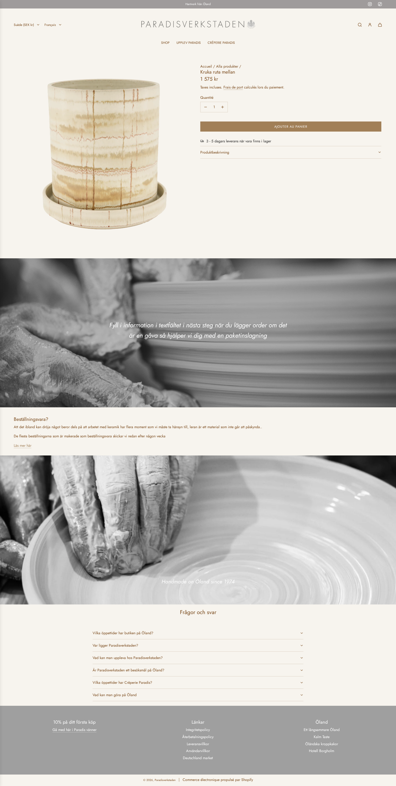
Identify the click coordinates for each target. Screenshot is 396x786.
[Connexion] (370, 25)
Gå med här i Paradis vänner (74, 729)
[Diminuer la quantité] (206, 107)
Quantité (206, 97)
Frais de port (233, 87)
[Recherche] (360, 25)
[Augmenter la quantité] (222, 107)
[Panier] (380, 25)
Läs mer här (22, 445)
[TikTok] (380, 4)
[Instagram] (370, 4)
